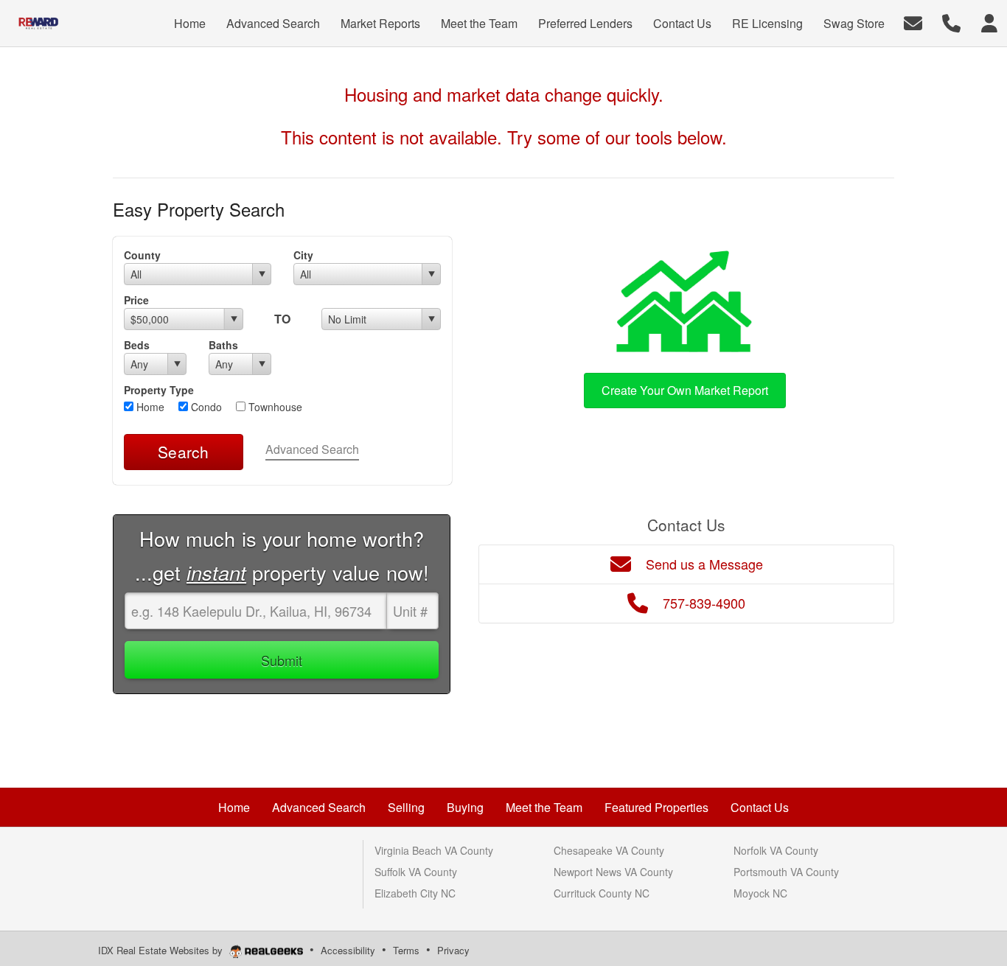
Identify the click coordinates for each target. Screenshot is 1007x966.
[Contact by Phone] (951, 21)
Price (136, 300)
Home (148, 406)
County (142, 255)
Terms (406, 950)
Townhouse (273, 406)
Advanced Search (312, 449)
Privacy (453, 950)
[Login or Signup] (989, 21)
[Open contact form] (913, 21)
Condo (205, 406)
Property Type (159, 389)
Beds (137, 344)
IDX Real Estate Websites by (162, 950)
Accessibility (348, 950)
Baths (223, 344)
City (303, 255)
